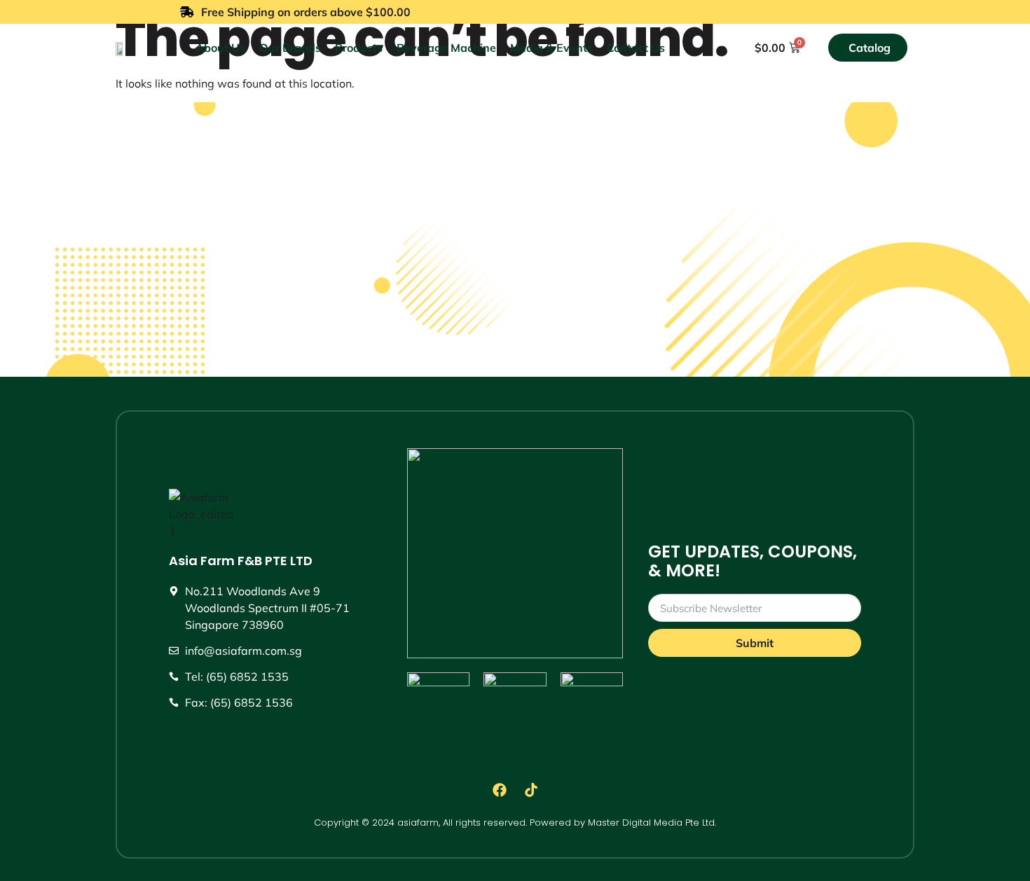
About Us (220, 48)
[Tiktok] (531, 790)
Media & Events (551, 48)
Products (359, 48)
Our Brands (290, 48)
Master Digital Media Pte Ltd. (652, 822)
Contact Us (636, 48)
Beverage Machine (446, 48)
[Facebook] (500, 790)
